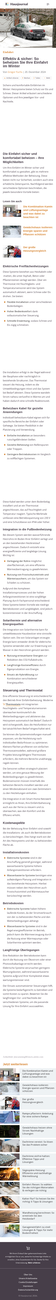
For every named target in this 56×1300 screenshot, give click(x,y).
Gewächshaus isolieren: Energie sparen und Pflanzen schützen (38, 231)
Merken (27, 78)
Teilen (37, 78)
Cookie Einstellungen (28, 1282)
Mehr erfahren (34, 1263)
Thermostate (13, 704)
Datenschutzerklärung (28, 1290)
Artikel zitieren (12, 78)
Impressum (28, 1286)
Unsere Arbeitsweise (28, 1278)
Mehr (48, 78)
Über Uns (28, 1274)
